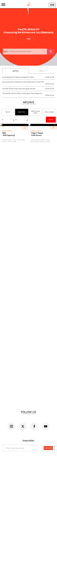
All (2, 120)
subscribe (48, 448)
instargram (11, 426)
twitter (23, 426)
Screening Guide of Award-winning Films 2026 (18, 77)
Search (51, 119)
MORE (28, 39)
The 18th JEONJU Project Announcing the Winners (19, 89)
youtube (46, 426)
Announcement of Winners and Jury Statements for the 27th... (23, 82)
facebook (34, 426)
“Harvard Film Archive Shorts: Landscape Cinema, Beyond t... (22, 93)
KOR (52, 5)
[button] (54, 125)
